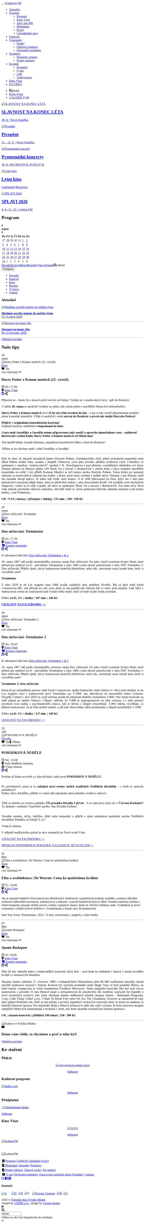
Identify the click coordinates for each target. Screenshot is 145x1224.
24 (3, 257)
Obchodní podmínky (26, 1174)
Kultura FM (13, 3)
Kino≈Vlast (16, 94)
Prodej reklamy (14, 1170)
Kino (24, 265)
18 (7, 252)
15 (23, 248)
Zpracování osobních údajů (55, 1174)
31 (3, 261)
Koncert (16, 265)
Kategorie (8, 269)
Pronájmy (36, 1165)
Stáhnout (72, 1071)
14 (19, 248)
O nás (9, 1174)
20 (15, 252)
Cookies (89, 1174)
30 (27, 257)
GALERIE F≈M (19, 97)
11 (7, 248)
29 (23, 257)
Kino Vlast (11, 390)
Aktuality (23, 1165)
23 (27, 252)
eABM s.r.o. (22, 1203)
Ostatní (49, 265)
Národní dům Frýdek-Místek (28, 1199)
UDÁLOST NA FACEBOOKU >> (23, 720)
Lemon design (51, 1203)
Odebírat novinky (12, 339)
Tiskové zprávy (33, 1170)
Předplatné (11, 1165)
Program (10, 1160)
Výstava (40, 265)
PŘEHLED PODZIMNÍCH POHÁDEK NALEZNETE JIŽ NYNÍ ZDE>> (47, 845)
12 (11, 248)
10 (3, 248)
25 (7, 257)
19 (11, 252)
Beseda (31, 265)
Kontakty (77, 1174)
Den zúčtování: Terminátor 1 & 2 (49, 555)
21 (19, 252)
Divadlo (6, 265)
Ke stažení (49, 1170)
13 (15, 248)
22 (23, 252)
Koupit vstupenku (16, 545)
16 (27, 248)
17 (3, 252)
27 (15, 257)
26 (11, 257)
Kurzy (45, 1160)
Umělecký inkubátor (28, 1160)
